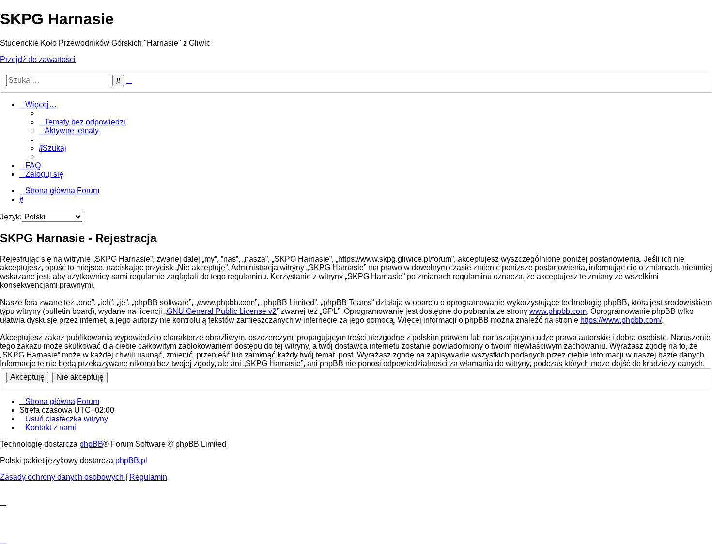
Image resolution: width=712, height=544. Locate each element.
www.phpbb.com (558, 311)
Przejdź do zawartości (38, 59)
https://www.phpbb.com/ (621, 320)
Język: (11, 217)
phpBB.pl (131, 460)
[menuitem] (82, 122)
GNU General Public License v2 (222, 311)
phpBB (91, 444)
